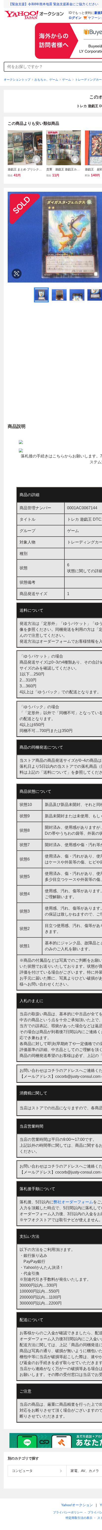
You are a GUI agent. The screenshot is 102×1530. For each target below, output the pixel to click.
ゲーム (66, 79)
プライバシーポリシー (68, 1512)
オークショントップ (17, 79)
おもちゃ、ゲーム (46, 79)
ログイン (75, 18)
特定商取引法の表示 (79, 1518)
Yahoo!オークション (77, 1505)
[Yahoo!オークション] (35, 12)
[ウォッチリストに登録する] (36, 159)
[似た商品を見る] (17, 274)
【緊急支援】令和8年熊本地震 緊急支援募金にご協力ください (53, 4)
